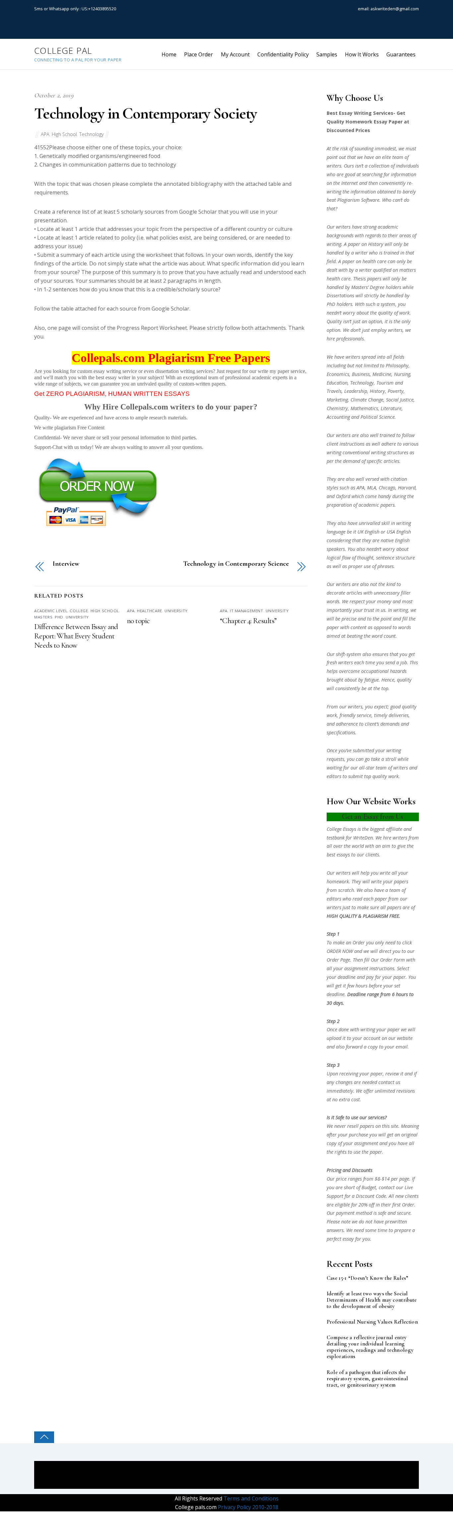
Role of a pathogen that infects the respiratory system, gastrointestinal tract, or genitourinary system (367, 1378)
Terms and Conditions (250, 1498)
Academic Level (50, 610)
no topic (138, 620)
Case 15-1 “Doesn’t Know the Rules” (368, 1278)
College (79, 610)
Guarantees (401, 54)
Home (169, 54)
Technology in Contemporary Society (145, 113)
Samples (326, 54)
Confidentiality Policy (283, 54)
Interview (66, 563)
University (77, 617)
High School (64, 134)
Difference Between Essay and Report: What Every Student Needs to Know (76, 636)
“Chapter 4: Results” (248, 620)
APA (45, 134)
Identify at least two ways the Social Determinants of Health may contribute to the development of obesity (372, 1300)
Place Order (198, 54)
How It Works (362, 54)
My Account (235, 54)
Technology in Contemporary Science (236, 563)
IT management (246, 610)
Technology (91, 134)
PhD (59, 617)
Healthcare (149, 610)
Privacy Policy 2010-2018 (247, 1507)
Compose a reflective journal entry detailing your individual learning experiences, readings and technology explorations (370, 1347)
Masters (43, 617)
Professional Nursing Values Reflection (372, 1322)
